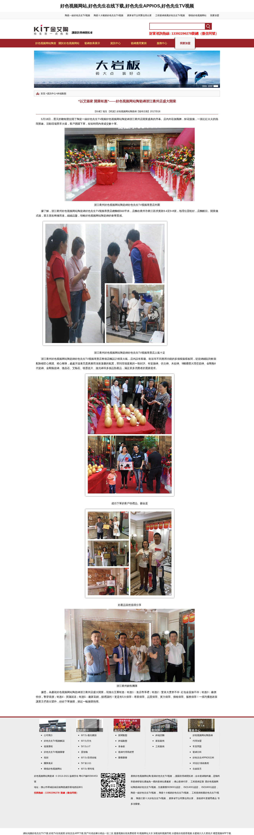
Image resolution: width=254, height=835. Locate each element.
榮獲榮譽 (122, 757)
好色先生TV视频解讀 (54, 741)
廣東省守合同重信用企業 (139, 15)
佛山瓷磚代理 (180, 781)
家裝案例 (159, 741)
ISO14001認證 (191, 787)
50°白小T (85, 746)
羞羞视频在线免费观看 (125, 833)
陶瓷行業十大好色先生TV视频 (151, 798)
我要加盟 (214, 15)
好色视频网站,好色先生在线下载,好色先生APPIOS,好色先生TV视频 (127, 5)
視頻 (46, 757)
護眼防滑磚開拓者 (82, 32)
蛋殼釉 (84, 752)
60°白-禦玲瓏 (87, 768)
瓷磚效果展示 (92, 43)
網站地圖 (27, 833)
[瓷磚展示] (89, 731)
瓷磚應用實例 (139, 43)
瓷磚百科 (197, 752)
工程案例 (159, 746)
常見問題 (197, 746)
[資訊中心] (127, 731)
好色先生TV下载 (40, 833)
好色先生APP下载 (74, 833)
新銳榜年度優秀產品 (207, 798)
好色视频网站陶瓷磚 (44, 776)
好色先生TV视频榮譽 (54, 752)
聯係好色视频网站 (197, 15)
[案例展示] (164, 731)
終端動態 (61, 93)
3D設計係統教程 (201, 763)
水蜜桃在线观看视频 (182, 833)
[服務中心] (201, 731)
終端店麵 (159, 735)
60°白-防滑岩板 (89, 757)
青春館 (121, 746)
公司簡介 (48, 735)
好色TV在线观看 (57, 833)
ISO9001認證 (173, 787)
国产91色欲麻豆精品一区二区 (98, 833)
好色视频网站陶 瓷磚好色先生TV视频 (153, 776)
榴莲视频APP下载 (222, 833)
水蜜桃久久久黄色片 (202, 833)
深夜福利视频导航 (162, 833)
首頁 (43, 93)
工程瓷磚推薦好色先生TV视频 (170, 15)
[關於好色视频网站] (52, 731)
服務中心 (162, 43)
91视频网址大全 (145, 833)
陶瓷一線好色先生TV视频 (77, 15)
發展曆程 (48, 746)
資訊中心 (115, 43)
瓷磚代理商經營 (126, 752)
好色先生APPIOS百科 (203, 757)
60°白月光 (86, 741)
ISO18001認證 (208, 787)
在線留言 (197, 768)
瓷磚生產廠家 (164, 781)
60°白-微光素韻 (89, 735)
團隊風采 (48, 763)
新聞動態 (122, 735)
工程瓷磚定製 (197, 781)
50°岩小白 (86, 763)
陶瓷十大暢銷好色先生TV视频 (108, 15)
